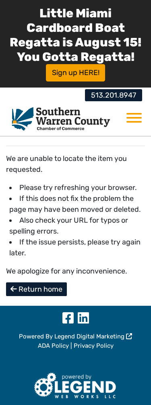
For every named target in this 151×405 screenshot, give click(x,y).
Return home (39, 289)
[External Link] (75, 384)
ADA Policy (53, 345)
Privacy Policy (94, 345)
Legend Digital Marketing (90, 336)
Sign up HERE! (75, 72)
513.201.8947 (113, 95)
